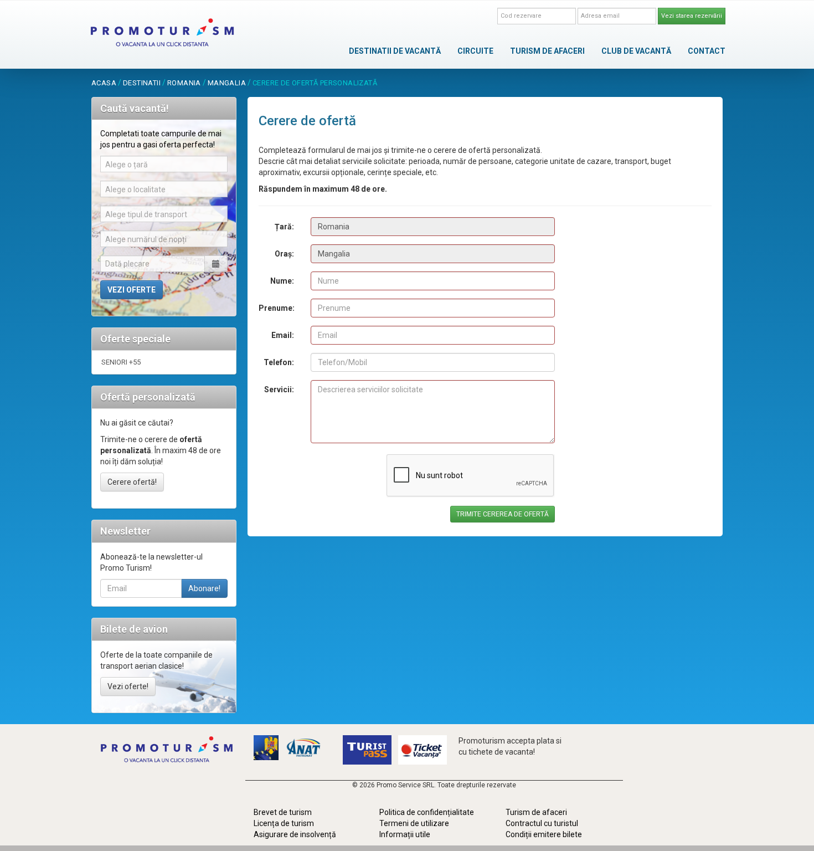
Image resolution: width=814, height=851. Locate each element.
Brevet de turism (283, 812)
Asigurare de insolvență (295, 834)
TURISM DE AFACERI (547, 51)
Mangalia (227, 83)
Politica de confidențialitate (426, 812)
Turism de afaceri (536, 812)
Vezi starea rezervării (691, 15)
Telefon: (279, 362)
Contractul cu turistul (542, 823)
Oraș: (284, 253)
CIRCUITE (475, 51)
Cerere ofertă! (132, 482)
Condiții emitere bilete (544, 834)
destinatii (142, 83)
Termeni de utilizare (414, 823)
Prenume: (277, 308)
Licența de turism (284, 823)
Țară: (284, 226)
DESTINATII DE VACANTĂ (395, 51)
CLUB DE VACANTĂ (636, 51)
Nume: (282, 280)
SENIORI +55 (121, 362)
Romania (184, 83)
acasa (103, 83)
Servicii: (279, 389)
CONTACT (706, 51)
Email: (282, 335)
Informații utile (404, 834)
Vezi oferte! (127, 686)
